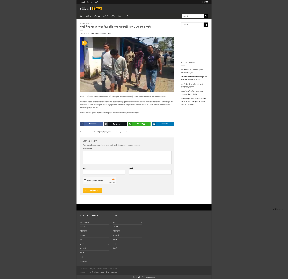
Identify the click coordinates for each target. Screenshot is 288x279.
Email (131, 168)
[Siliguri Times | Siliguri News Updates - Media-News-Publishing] (91, 8)
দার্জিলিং (113, 16)
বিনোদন (119, 16)
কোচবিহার (88, 16)
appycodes (150, 277)
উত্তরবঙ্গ (88, 23)
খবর (81, 16)
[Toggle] (108, 226)
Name (85, 168)
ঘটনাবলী (126, 16)
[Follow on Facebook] (202, 2)
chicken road (278, 209)
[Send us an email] (207, 2)
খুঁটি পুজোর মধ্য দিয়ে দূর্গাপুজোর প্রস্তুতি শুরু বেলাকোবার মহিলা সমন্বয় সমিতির (194, 78)
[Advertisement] (181, 8)
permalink (123, 132)
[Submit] (206, 16)
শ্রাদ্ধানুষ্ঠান (83, 261)
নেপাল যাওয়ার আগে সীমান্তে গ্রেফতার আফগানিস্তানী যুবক (192, 71)
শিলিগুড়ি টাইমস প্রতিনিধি (105, 33)
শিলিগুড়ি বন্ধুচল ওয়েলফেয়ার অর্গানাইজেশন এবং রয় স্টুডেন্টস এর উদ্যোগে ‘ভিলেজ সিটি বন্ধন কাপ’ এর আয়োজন (193, 101)
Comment (87, 149)
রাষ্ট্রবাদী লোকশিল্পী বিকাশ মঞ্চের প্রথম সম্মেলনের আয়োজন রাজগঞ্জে (192, 92)
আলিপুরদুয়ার (97, 16)
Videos (83, 226)
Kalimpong (84, 222)
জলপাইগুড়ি (105, 16)
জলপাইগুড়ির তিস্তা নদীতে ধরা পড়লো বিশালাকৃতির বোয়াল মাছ (192, 85)
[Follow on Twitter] (205, 2)
